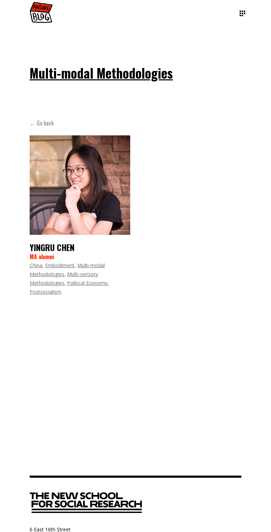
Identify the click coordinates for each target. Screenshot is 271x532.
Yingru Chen (52, 247)
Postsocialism (45, 291)
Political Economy (87, 283)
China (36, 265)
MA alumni (42, 256)
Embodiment (59, 265)
